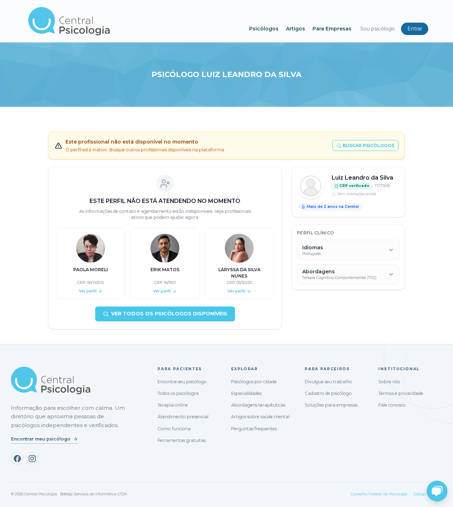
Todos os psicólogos (178, 393)
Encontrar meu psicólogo (40, 439)
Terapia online (172, 405)
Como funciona (174, 428)
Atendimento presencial (182, 416)
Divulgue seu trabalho (328, 381)
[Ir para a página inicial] (50, 380)
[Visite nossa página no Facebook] (17, 458)
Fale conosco (392, 405)
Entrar (414, 28)
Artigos (295, 28)
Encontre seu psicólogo (182, 381)
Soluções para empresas (331, 405)
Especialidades (246, 393)
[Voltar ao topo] (12, 495)
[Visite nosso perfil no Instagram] (32, 458)
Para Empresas (331, 28)
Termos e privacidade (400, 393)
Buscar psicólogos (368, 145)
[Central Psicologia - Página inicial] (135, 21)
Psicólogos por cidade (254, 381)
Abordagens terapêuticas (258, 405)
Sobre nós (389, 381)
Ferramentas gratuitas (181, 440)
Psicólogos (264, 28)
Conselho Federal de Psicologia (379, 494)
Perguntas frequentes (254, 428)
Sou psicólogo (377, 28)
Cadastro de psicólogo (328, 393)
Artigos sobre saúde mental (260, 416)
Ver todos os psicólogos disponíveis (169, 313)
